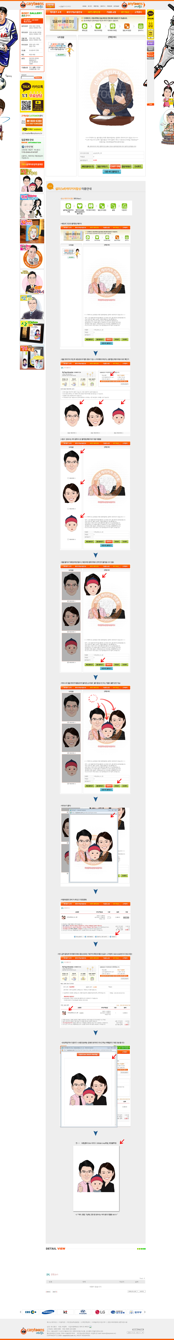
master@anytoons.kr (108, 1333)
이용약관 (62, 1322)
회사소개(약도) (52, 1322)
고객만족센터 (85, 1322)
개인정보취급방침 (73, 1322)
